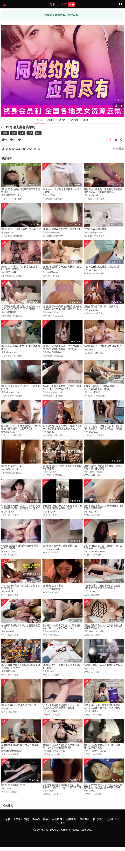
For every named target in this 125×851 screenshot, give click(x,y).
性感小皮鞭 (11, 272)
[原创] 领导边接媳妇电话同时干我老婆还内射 (20, 190)
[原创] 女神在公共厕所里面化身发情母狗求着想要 (61, 467)
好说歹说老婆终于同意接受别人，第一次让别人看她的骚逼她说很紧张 (61, 706)
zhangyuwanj (12, 352)
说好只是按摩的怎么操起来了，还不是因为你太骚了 (20, 586)
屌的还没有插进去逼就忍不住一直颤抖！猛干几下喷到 (102, 746)
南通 (14, 133)
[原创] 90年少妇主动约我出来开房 (18, 705)
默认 (39, 120)
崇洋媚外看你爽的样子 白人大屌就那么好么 (21, 746)
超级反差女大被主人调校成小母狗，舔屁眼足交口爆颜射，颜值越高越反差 (103, 786)
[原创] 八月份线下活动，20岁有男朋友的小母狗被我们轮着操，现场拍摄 (62, 347)
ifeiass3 (51, 791)
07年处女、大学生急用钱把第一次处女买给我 (62, 190)
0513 (5, 133)
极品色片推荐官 (54, 352)
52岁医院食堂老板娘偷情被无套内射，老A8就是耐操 (20, 546)
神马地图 (98, 819)
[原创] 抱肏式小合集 (11, 466)
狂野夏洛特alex (95, 232)
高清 (85, 120)
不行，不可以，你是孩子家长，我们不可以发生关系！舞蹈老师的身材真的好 (103, 427)
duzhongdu (94, 195)
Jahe (91, 350)
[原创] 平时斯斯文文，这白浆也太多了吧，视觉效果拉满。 (20, 267)
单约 (38, 133)
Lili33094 (51, 472)
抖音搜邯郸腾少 (54, 589)
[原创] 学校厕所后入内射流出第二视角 (103, 665)
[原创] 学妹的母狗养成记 (13, 785)
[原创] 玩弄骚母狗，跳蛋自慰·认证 (59, 545)
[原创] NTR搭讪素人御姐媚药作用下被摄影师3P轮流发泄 (20, 666)
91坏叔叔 (10, 511)
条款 (7, 819)
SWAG (36, 819)
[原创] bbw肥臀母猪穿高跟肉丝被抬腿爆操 (20, 347)
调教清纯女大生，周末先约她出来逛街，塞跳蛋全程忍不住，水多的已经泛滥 (103, 707)
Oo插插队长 (11, 631)
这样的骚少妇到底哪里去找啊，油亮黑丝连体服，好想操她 (103, 467)
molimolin (10, 432)
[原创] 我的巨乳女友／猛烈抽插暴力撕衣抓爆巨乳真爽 (103, 626)
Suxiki (91, 668)
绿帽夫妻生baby (13, 195)
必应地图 (112, 819)
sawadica (93, 270)
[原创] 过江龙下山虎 (52, 585)
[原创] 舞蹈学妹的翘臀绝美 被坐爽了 (102, 346)
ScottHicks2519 (96, 472)
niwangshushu (12, 392)
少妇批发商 (11, 312)
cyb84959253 (13, 148)
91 (62, 4)
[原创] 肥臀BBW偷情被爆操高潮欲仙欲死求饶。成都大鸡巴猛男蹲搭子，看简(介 (62, 309)
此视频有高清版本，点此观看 (61, 15)
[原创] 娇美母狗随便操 (95, 229)
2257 (17, 819)
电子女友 (51, 511)
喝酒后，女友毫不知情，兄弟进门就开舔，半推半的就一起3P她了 (61, 387)
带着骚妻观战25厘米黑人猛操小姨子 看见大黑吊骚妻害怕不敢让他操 (62, 506)
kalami (92, 591)
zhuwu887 (93, 432)
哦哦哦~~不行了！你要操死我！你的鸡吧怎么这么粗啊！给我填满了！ (21, 427)
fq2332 (50, 432)
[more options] (120, 805)
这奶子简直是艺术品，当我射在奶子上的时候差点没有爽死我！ (103, 546)
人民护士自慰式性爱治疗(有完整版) (102, 266)
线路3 (74, 120)
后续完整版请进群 (14, 751)
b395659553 (53, 232)
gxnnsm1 (10, 232)
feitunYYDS (52, 312)
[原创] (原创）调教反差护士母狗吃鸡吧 (21, 229)
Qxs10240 (93, 310)
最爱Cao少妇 (12, 469)
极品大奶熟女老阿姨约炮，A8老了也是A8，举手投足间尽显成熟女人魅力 (62, 427)
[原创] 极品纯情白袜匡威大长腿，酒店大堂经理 (61, 267)
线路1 (50, 120)
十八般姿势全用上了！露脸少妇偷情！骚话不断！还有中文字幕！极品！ (61, 626)
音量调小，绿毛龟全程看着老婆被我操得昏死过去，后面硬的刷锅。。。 (103, 190)
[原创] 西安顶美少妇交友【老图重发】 (61, 229)
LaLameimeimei (54, 392)
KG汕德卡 (10, 551)
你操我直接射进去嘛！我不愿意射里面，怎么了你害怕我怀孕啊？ (60, 746)
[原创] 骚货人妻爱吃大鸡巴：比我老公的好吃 (20, 387)
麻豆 (45, 819)
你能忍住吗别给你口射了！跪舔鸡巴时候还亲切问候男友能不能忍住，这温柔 (20, 506)
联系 (62, 823)
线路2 (62, 120)
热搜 (26, 819)
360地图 (84, 819)
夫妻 (22, 133)
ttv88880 (51, 195)
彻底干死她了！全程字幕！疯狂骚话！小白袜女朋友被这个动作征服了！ (103, 586)
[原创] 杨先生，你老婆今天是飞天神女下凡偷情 (61, 666)
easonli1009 (94, 392)
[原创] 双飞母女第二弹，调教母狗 (101, 306)
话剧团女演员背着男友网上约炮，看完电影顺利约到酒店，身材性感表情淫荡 (61, 786)
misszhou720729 (96, 631)
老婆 (30, 133)
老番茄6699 (52, 272)
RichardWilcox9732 (97, 551)
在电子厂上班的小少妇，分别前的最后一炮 (20, 626)
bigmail (50, 671)
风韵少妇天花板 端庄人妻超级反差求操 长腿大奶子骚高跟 (103, 506)
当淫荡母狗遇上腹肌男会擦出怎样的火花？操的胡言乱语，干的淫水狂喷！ (20, 307)
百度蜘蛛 (57, 819)
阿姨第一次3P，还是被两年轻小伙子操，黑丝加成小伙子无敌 (102, 387)
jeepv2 (9, 708)
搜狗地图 (71, 819)
